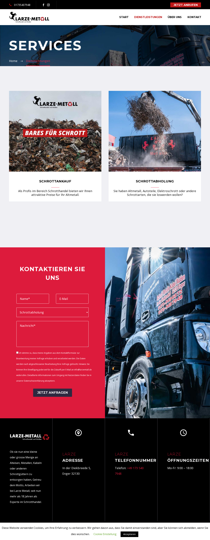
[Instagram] (48, 5)
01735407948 (22, 5)
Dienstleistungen (148, 17)
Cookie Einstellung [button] (105, 534)
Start (124, 17)
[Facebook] (43, 5)
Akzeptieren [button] (129, 534)
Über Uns (175, 17)
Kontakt (194, 17)
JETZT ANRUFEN (186, 5)
